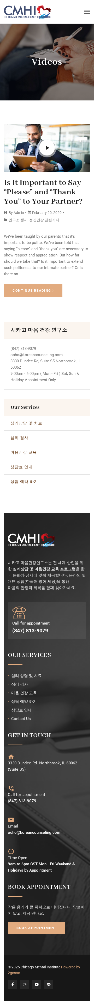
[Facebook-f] (12, 984)
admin (19, 213)
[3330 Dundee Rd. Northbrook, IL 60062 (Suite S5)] (11, 756)
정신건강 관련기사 (44, 220)
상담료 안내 (21, 467)
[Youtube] (36, 984)
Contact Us (21, 718)
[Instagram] (24, 984)
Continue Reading (32, 290)
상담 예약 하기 (24, 481)
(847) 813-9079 (23, 348)
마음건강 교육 (23, 452)
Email (13, 826)
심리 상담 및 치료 (26, 675)
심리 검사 (19, 437)
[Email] (11, 820)
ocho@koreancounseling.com (36, 354)
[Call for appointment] (11, 788)
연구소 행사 (18, 220)
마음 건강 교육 (24, 693)
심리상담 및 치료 (26, 423)
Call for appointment (26, 794)
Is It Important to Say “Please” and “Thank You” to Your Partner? (43, 192)
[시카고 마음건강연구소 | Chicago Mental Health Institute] (27, 12)
